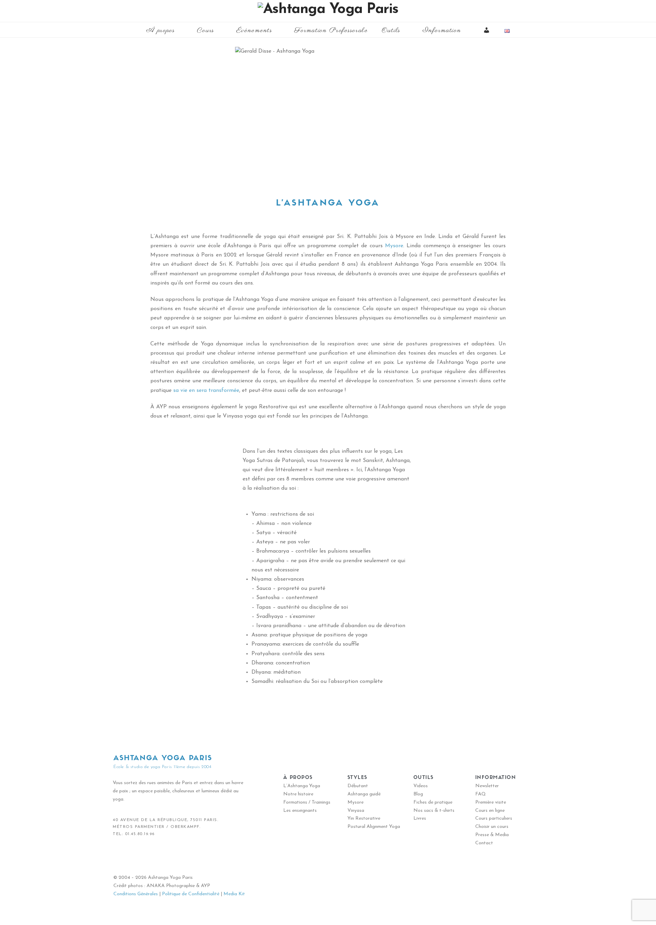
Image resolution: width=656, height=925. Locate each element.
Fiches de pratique (432, 802)
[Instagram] (166, 856)
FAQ (480, 794)
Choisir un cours (491, 826)
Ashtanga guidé (364, 794)
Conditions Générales (135, 894)
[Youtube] (150, 856)
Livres (419, 818)
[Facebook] (119, 856)
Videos (420, 786)
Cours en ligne (490, 810)
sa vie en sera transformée (206, 390)
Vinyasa (355, 810)
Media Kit (234, 894)
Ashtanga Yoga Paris (162, 758)
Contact (484, 843)
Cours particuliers (493, 818)
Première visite (490, 802)
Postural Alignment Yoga (373, 826)
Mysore (394, 246)
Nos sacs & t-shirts (433, 810)
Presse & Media (492, 834)
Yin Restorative (363, 818)
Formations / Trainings (306, 802)
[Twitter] (135, 856)
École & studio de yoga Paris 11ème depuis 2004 (162, 767)
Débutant (357, 786)
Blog (418, 794)
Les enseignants (300, 810)
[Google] (181, 856)
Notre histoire (298, 794)
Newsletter (487, 786)
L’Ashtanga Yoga (301, 786)
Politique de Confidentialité (190, 894)
